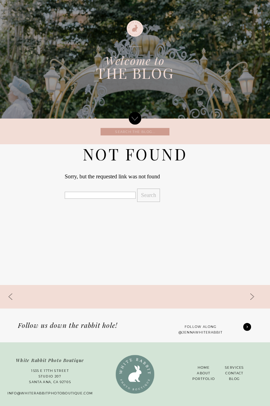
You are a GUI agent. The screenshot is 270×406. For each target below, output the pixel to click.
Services (234, 368)
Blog (234, 379)
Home (204, 368)
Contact (234, 373)
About (203, 373)
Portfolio (203, 379)
